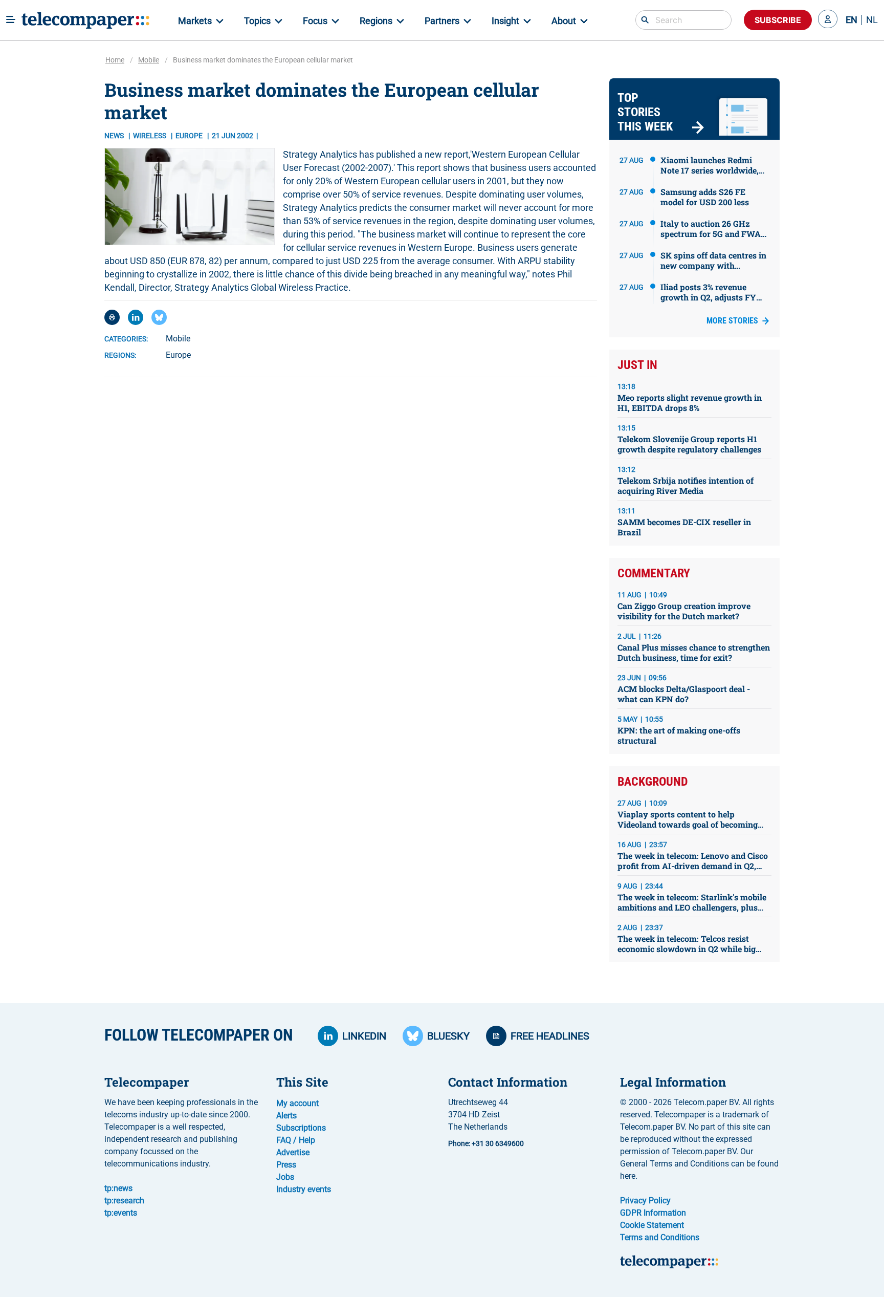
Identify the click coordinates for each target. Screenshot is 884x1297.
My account (297, 1103)
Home (114, 60)
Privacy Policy (645, 1200)
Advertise (293, 1152)
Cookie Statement (652, 1225)
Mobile (148, 60)
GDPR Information (653, 1213)
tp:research (124, 1200)
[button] (827, 20)
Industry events (303, 1189)
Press (286, 1165)
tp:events (120, 1213)
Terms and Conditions (659, 1237)
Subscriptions (301, 1128)
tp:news (118, 1188)
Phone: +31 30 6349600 (486, 1143)
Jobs (285, 1177)
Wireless (150, 136)
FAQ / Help (295, 1140)
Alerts (286, 1115)
